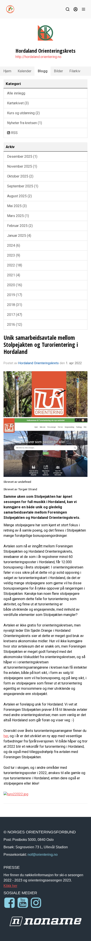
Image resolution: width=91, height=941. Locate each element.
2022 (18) (14, 265)
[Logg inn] (76, 9)
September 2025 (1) (22, 186)
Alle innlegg (16, 93)
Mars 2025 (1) (18, 216)
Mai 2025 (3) (17, 206)
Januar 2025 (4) (19, 235)
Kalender (24, 71)
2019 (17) (14, 295)
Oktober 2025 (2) (20, 176)
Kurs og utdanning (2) (23, 113)
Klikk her (10, 886)
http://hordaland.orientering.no (38, 57)
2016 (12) (14, 324)
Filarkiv (74, 71)
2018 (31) (14, 305)
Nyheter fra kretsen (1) (24, 123)
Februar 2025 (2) (20, 226)
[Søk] (68, 9)
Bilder (58, 71)
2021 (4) (13, 275)
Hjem (7, 71)
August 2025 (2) (19, 196)
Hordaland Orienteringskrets (38, 363)
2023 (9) (13, 255)
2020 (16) (14, 285)
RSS (14, 133)
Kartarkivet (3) (18, 103)
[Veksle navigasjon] (83, 9)
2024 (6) (13, 245)
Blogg (42, 71)
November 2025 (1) (22, 166)
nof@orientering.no (43, 854)
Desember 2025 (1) (22, 156)
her (6, 736)
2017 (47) (14, 315)
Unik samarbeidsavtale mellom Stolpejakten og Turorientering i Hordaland (41, 344)
